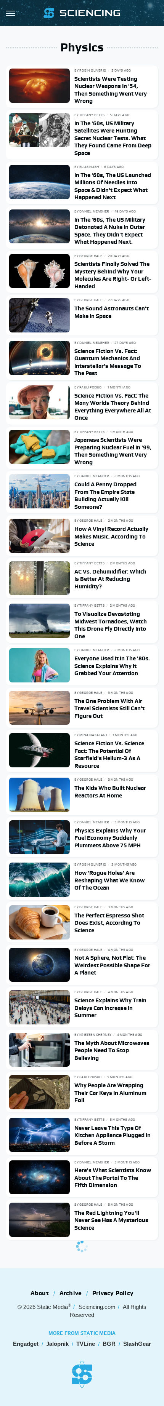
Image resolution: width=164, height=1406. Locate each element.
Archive (70, 1293)
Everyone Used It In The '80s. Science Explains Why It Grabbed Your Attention (112, 665)
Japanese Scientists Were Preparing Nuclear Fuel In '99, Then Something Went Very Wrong (112, 450)
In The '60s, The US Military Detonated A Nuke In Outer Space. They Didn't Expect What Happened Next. (109, 230)
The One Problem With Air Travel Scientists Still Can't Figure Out (109, 708)
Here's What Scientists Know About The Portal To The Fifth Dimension (112, 1177)
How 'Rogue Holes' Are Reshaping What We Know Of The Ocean (109, 880)
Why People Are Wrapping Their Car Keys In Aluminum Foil (110, 1092)
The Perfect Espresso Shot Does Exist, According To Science (109, 922)
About (40, 1293)
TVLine (85, 1343)
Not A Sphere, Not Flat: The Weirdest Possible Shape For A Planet (112, 965)
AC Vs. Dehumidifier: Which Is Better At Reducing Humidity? (110, 579)
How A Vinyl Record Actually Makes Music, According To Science (111, 536)
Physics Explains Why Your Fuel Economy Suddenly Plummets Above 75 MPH (110, 837)
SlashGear (137, 1343)
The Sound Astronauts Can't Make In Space (111, 312)
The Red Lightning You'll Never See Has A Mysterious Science (111, 1220)
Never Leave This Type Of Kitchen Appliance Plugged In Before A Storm (112, 1135)
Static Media (52, 1307)
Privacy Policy (112, 1293)
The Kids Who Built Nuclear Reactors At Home (110, 791)
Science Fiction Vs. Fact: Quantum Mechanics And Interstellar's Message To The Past (107, 362)
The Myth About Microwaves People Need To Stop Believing (112, 1050)
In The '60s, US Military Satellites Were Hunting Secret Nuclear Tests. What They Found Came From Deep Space (112, 138)
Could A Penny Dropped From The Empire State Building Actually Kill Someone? (105, 495)
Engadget (26, 1343)
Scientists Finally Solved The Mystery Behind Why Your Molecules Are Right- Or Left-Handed (112, 274)
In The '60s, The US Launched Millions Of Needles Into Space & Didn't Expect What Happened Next (112, 186)
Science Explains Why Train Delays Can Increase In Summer (110, 1007)
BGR (109, 1343)
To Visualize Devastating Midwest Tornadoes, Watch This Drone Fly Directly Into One (110, 624)
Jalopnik (57, 1343)
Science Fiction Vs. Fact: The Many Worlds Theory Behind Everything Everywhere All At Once (112, 406)
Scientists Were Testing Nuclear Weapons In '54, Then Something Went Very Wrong (110, 89)
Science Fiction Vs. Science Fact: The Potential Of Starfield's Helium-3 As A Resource (109, 754)
